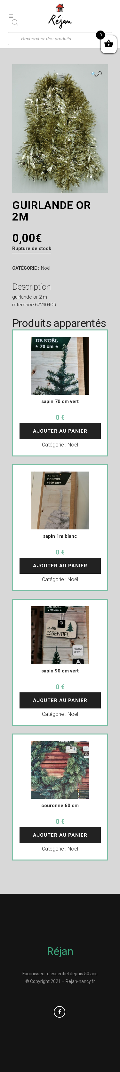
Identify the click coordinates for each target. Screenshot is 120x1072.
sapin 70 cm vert (60, 401)
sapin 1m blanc (60, 536)
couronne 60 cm (60, 805)
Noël (45, 268)
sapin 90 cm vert (60, 671)
